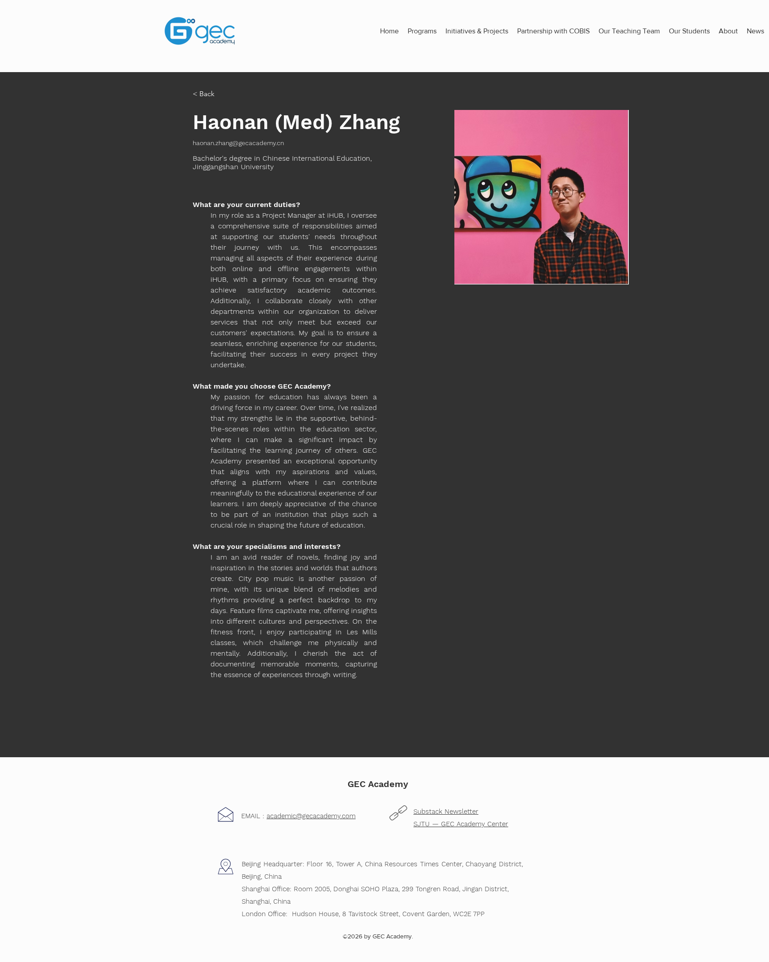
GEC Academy (378, 784)
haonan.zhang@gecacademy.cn (238, 142)
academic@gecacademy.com (311, 816)
